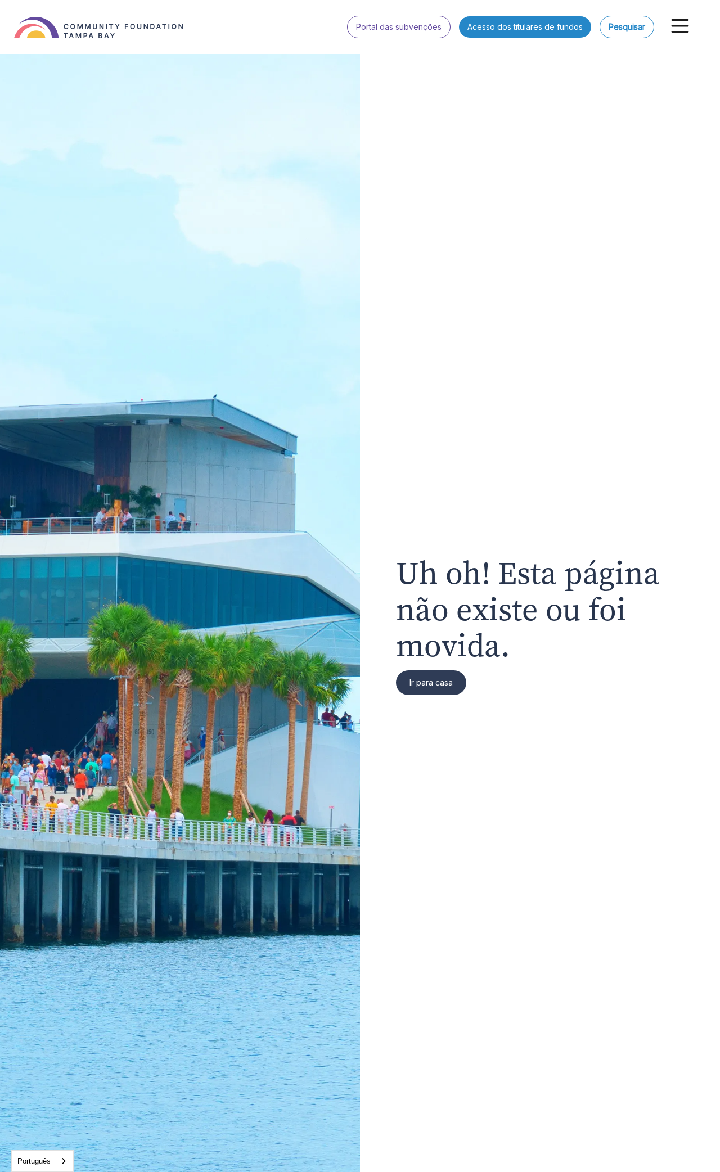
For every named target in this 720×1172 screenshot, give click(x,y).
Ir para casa (431, 682)
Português (34, 1161)
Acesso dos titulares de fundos (525, 26)
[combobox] (42, 1161)
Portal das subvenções (399, 26)
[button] (680, 26)
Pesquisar (627, 26)
